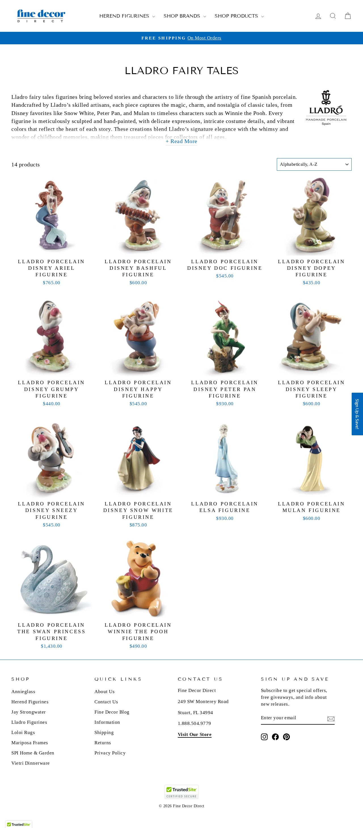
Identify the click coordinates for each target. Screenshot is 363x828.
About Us (104, 691)
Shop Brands (183, 16)
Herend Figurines (125, 16)
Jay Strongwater (28, 712)
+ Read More (181, 141)
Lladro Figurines (29, 722)
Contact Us (106, 701)
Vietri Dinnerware (30, 763)
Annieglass (23, 691)
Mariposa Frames (29, 742)
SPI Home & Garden (32, 753)
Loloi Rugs (23, 732)
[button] (357, 414)
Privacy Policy (110, 753)
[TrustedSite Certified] (181, 792)
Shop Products (237, 16)
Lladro (58, 105)
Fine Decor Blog (112, 712)
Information (107, 722)
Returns (102, 742)
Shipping (104, 732)
